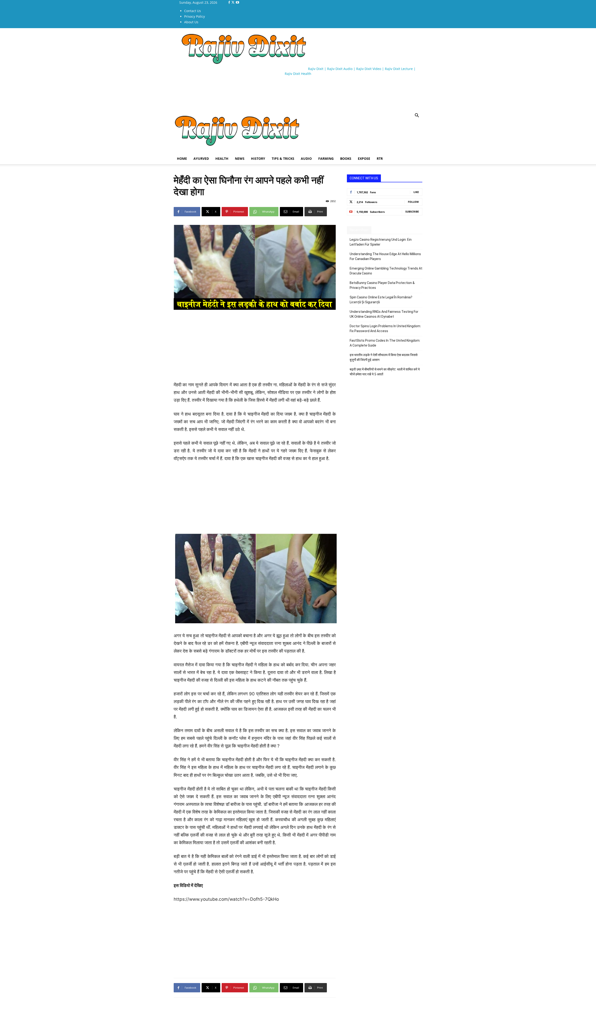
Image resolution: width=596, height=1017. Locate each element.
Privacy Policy (194, 16)
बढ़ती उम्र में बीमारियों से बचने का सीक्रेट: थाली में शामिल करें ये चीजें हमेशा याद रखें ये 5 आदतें (385, 371)
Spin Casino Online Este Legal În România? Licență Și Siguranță (381, 299)
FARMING (326, 158)
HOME (182, 158)
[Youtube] (237, 2)
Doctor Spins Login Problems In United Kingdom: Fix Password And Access (385, 328)
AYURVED (201, 158)
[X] (233, 2)
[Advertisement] (258, 93)
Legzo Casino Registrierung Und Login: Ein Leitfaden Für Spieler (381, 242)
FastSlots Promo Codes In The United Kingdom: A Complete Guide (385, 343)
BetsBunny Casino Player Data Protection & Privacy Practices (382, 285)
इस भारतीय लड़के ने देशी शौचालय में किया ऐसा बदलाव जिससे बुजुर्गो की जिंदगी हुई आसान (383, 357)
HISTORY (258, 158)
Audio (306, 158)
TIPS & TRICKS (283, 158)
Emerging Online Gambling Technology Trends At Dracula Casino (386, 271)
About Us (191, 22)
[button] (416, 116)
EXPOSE (364, 158)
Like (416, 192)
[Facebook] (229, 2)
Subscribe (412, 211)
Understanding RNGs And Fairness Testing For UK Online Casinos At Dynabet (384, 314)
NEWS (239, 158)
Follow (413, 201)
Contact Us (192, 11)
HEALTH (221, 158)
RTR (380, 158)
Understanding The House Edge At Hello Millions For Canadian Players (385, 256)
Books (345, 158)
